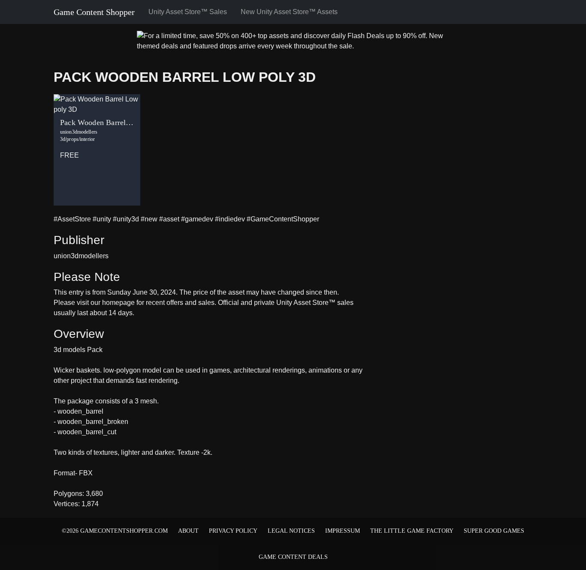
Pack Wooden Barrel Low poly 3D (185, 77)
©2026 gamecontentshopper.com (115, 531)
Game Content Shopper (94, 12)
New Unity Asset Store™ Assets (289, 11)
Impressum (342, 531)
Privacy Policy (233, 531)
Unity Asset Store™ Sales (187, 11)
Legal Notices (291, 531)
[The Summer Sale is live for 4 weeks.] (293, 40)
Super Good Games (494, 531)
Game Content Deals (293, 557)
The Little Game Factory (411, 531)
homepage (118, 302)
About (188, 531)
